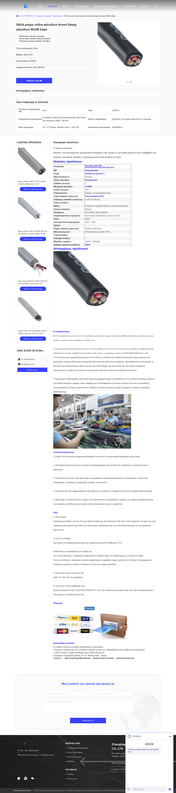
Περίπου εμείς (81, 6)
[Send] (170, 789)
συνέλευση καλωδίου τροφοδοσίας (48, 16)
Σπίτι (40, 6)
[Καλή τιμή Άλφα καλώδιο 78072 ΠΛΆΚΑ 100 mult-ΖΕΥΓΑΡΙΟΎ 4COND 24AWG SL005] (33, 212)
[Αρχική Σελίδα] (25, 6)
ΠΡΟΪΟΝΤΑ (29, 16)
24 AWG (88, 187)
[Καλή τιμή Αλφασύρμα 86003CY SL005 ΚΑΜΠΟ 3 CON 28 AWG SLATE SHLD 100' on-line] (33, 262)
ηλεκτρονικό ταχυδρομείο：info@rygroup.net (37, 755)
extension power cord (125, 658)
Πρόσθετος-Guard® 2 (94, 174)
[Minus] (170, 736)
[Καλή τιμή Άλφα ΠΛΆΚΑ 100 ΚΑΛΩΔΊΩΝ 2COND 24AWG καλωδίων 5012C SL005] (33, 312)
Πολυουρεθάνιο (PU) (94, 196)
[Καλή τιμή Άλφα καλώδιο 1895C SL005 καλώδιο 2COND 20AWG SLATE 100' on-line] (33, 163)
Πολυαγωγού (91, 180)
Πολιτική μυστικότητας (22, 790)
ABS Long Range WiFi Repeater (78, 658)
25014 (87, 245)
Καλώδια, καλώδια (93, 166)
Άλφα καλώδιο (91, 170)
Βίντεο (66, 6)
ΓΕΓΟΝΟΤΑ (129, 6)
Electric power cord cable (103, 658)
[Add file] (128, 789)
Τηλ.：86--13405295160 (29, 750)
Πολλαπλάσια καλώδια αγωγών (99, 167)
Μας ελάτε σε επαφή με (106, 6)
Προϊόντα (52, 6)
